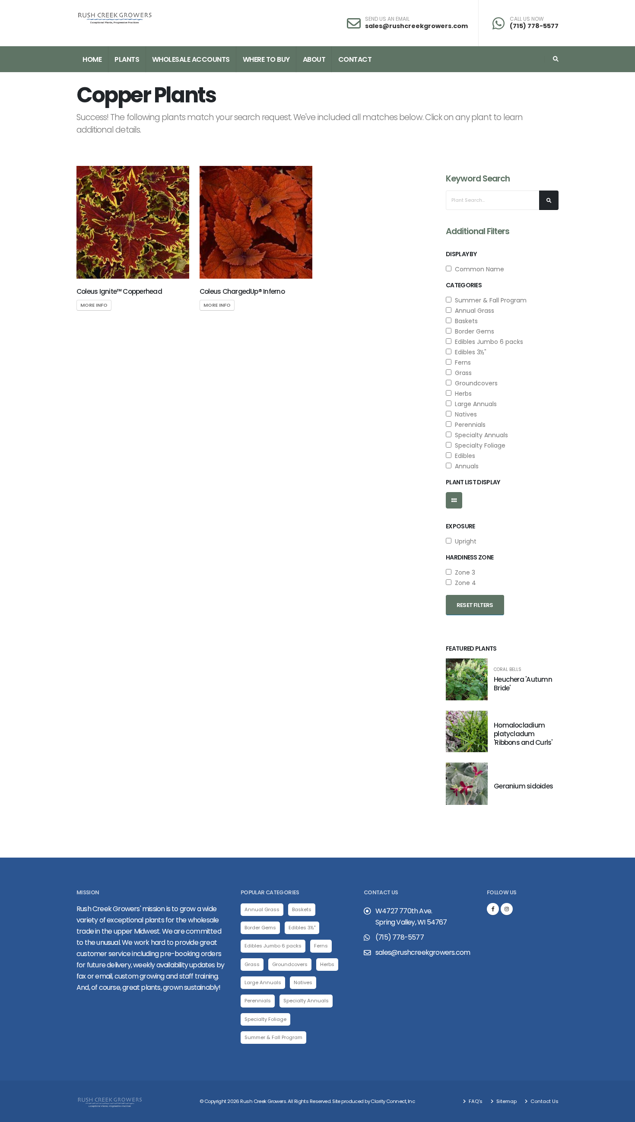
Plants (126, 59)
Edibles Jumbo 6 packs (487, 341)
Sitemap (506, 1101)
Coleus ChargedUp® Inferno (242, 291)
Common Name (477, 269)
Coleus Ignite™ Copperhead (119, 291)
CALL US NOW (527, 19)
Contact (355, 59)
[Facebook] (493, 909)
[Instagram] (507, 909)
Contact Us (544, 1101)
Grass (461, 373)
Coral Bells (507, 669)
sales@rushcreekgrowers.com (416, 26)
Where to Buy (266, 59)
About (314, 59)
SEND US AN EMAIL (387, 19)
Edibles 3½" (468, 352)
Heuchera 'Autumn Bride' (523, 684)
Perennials (468, 424)
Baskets (464, 321)
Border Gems (472, 331)
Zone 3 (463, 572)
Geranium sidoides (523, 786)
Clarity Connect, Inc (393, 1101)
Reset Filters (475, 605)
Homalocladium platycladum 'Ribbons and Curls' (523, 734)
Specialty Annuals (479, 435)
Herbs (461, 393)
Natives (464, 414)
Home (92, 59)
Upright (463, 541)
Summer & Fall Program (489, 300)
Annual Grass (472, 310)
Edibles (463, 455)
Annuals (465, 466)
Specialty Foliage (478, 445)
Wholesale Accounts (191, 59)
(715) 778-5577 (534, 26)
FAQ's (475, 1101)
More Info (94, 305)
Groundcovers (474, 383)
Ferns (461, 362)
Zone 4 (463, 582)
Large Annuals (474, 404)
